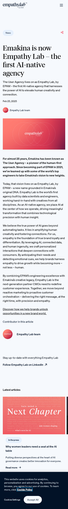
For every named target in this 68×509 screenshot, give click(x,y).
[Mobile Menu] (61, 5)
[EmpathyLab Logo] (15, 5)
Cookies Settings (12, 499)
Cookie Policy (24, 489)
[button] (62, 32)
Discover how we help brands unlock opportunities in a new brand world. (25, 311)
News (8, 33)
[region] (34, 490)
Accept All (32, 499)
